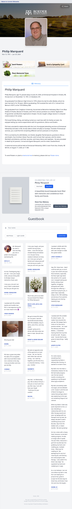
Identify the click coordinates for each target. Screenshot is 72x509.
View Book (39, 186)
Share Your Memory (60, 206)
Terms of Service (41, 501)
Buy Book (49, 186)
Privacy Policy (31, 501)
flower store (55, 155)
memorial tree (27, 155)
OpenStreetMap (38, 504)
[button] (12, 329)
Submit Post (62, 236)
